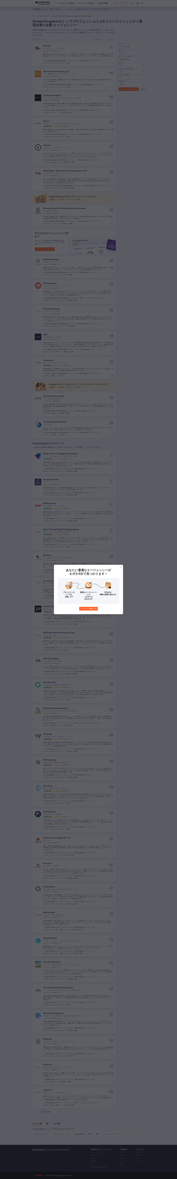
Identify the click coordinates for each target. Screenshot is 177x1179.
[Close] (121, 567)
